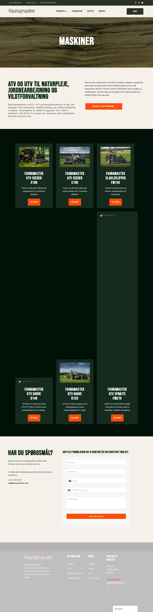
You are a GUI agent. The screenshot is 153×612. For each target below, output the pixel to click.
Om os (69, 569)
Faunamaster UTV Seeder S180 (34, 178)
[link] (34, 157)
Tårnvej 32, (110, 566)
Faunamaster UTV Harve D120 (74, 394)
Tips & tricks (93, 578)
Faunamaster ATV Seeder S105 (74, 178)
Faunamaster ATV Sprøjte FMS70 (117, 394)
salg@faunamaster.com (18, 483)
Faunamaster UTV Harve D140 (34, 394)
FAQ (90, 573)
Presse (91, 569)
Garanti (92, 564)
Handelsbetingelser (75, 573)
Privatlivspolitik (73, 578)
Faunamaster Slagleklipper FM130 (116, 178)
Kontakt (70, 564)
